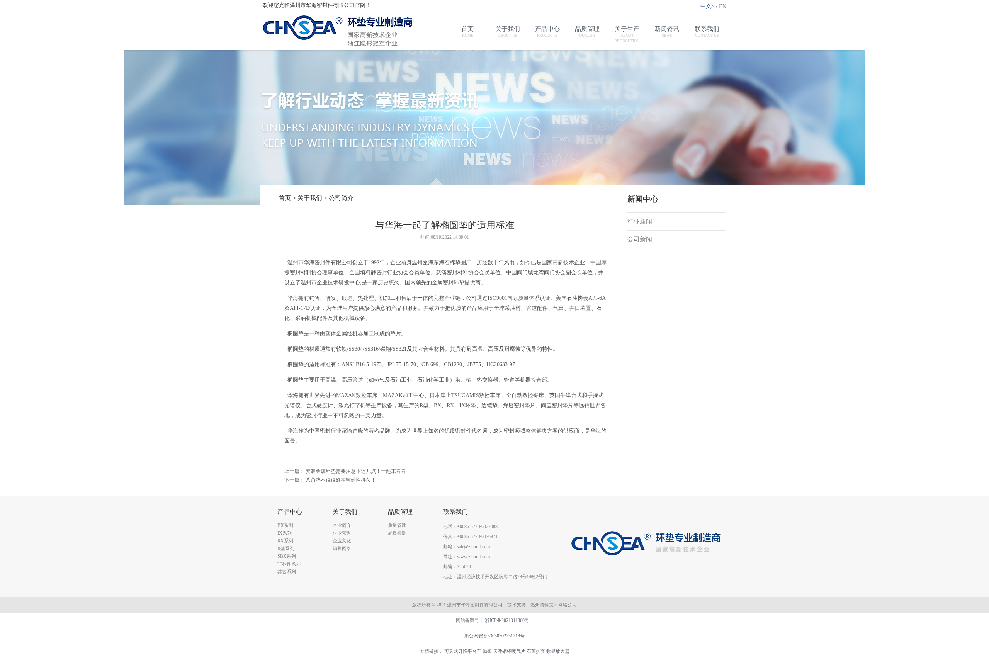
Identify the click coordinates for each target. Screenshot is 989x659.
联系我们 (455, 511)
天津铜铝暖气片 (509, 651)
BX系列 (285, 525)
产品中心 (289, 511)
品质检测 (397, 533)
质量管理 (397, 525)
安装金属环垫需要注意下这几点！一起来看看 (356, 471)
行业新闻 (639, 221)
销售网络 (342, 548)
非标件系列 (289, 564)
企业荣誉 (342, 533)
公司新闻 (639, 239)
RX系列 (285, 541)
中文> (708, 6)
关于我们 (345, 511)
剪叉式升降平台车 (462, 651)
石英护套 (536, 651)
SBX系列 (286, 556)
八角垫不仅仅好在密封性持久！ (341, 480)
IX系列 (284, 533)
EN (722, 6)
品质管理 (400, 511)
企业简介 (342, 525)
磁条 (487, 651)
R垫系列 (285, 548)
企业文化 (342, 541)
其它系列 (286, 571)
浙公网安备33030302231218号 (494, 636)
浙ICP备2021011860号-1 (509, 620)
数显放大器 (557, 651)
